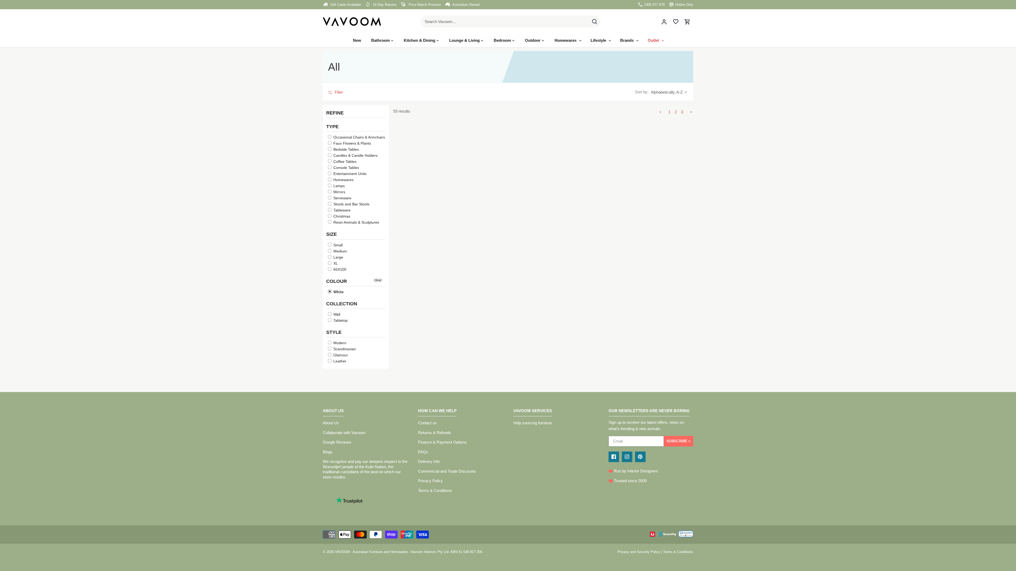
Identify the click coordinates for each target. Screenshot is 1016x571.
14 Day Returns (384, 5)
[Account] (664, 21)
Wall (336, 314)
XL (335, 263)
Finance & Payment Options (442, 442)
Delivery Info (429, 461)
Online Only (683, 5)
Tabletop (340, 320)
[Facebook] (614, 457)
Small (337, 245)
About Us (331, 423)
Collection (341, 303)
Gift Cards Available (345, 5)
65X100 (339, 269)
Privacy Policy (430, 480)
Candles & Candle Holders (355, 155)
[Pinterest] (640, 457)
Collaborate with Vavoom (344, 432)
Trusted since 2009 (630, 480)
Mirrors (338, 192)
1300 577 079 (654, 5)
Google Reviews (337, 442)
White (338, 291)
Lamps (338, 186)
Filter (338, 92)
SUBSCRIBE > (678, 441)
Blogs (328, 452)
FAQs (423, 452)
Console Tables (345, 167)
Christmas (341, 216)
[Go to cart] (687, 21)
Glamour (340, 355)
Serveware (341, 198)
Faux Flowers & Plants (351, 143)
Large (337, 257)
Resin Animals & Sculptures (355, 222)
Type (332, 126)
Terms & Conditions (435, 490)
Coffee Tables (344, 161)
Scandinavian (344, 349)
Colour (336, 281)
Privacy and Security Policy (639, 552)
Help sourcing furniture (532, 423)
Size (331, 234)
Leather (339, 361)
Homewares (342, 180)
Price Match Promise (424, 5)
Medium (339, 251)
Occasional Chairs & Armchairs (358, 137)
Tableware (341, 210)
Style (334, 332)
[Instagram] (627, 457)
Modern (339, 343)
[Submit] (594, 21)
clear (378, 280)
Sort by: (641, 92)
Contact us (427, 423)
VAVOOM (342, 552)
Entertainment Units (349, 174)
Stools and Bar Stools (350, 204)
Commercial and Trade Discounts (447, 471)
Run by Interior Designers (635, 471)
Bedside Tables (345, 149)
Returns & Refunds (434, 432)
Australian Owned (465, 5)
